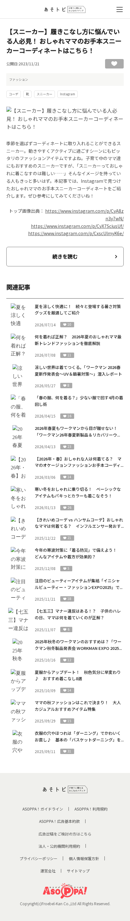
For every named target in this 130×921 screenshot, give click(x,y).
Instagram (67, 94)
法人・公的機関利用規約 (59, 846)
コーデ (13, 94)
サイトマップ (78, 870)
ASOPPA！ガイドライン (42, 808)
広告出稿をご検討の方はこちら (65, 833)
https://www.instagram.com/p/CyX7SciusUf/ (77, 226)
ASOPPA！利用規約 (91, 808)
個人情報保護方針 (84, 858)
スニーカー (44, 94)
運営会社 (48, 870)
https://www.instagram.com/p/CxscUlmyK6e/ (76, 233)
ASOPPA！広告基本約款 (59, 821)
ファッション (18, 79)
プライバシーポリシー (38, 858)
